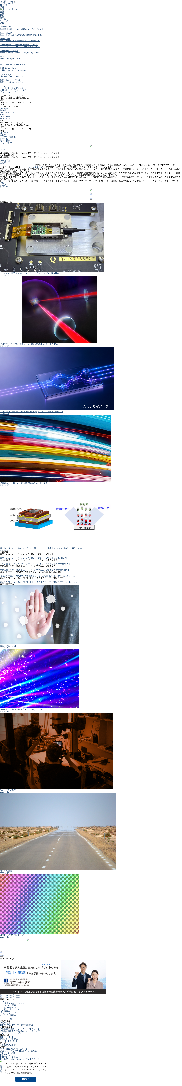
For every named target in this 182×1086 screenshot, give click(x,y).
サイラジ (4, 21)
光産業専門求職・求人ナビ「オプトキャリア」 (21, 1029)
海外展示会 (5, 1011)
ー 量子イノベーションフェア (14, 1003)
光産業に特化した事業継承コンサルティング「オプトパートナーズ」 (20, 1032)
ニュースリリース (34, 167)
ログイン (4, 5)
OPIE (2, 1001)
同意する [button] (25, 1079)
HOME (3, 149)
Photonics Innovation (8, 1007)
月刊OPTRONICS (7, 1037)
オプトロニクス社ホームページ (14, 1049)
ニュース (4, 151)
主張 (2, 13)
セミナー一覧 (6, 1019)
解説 (2, 15)
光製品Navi (5, 1023)
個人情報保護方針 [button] (25, 1073)
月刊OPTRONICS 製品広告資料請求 (16, 1025)
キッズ (3, 19)
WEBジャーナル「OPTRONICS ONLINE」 (19, 1051)
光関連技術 (5, 161)
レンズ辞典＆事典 (8, 1045)
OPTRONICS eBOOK (9, 1041)
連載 (2, 23)
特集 (2, 17)
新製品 (3, 163)
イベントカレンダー (9, 3)
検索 (1, 120)
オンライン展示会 (8, 1015)
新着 (2, 11)
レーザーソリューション (11, 1009)
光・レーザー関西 (8, 1005)
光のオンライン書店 (9, 1039)
